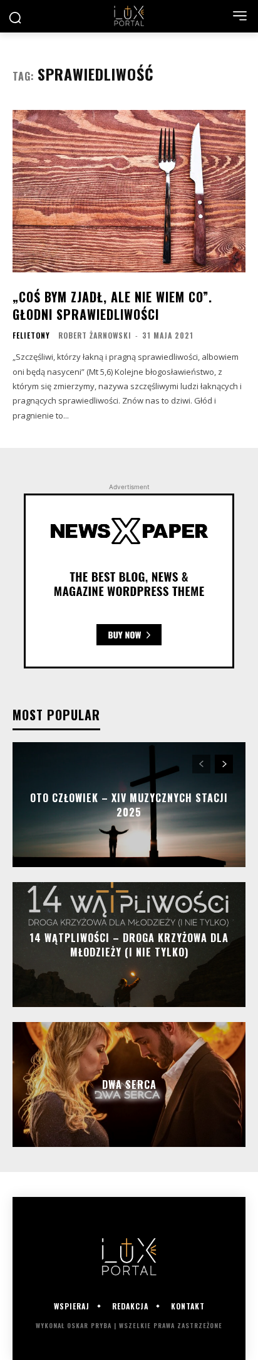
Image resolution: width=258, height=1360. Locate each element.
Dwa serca (129, 1084)
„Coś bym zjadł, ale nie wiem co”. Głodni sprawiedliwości (112, 305)
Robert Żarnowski (95, 335)
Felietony (31, 335)
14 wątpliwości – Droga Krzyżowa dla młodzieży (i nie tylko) (129, 944)
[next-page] (224, 764)
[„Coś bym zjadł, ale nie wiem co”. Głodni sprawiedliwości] (129, 191)
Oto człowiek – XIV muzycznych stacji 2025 (129, 804)
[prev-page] (201, 764)
